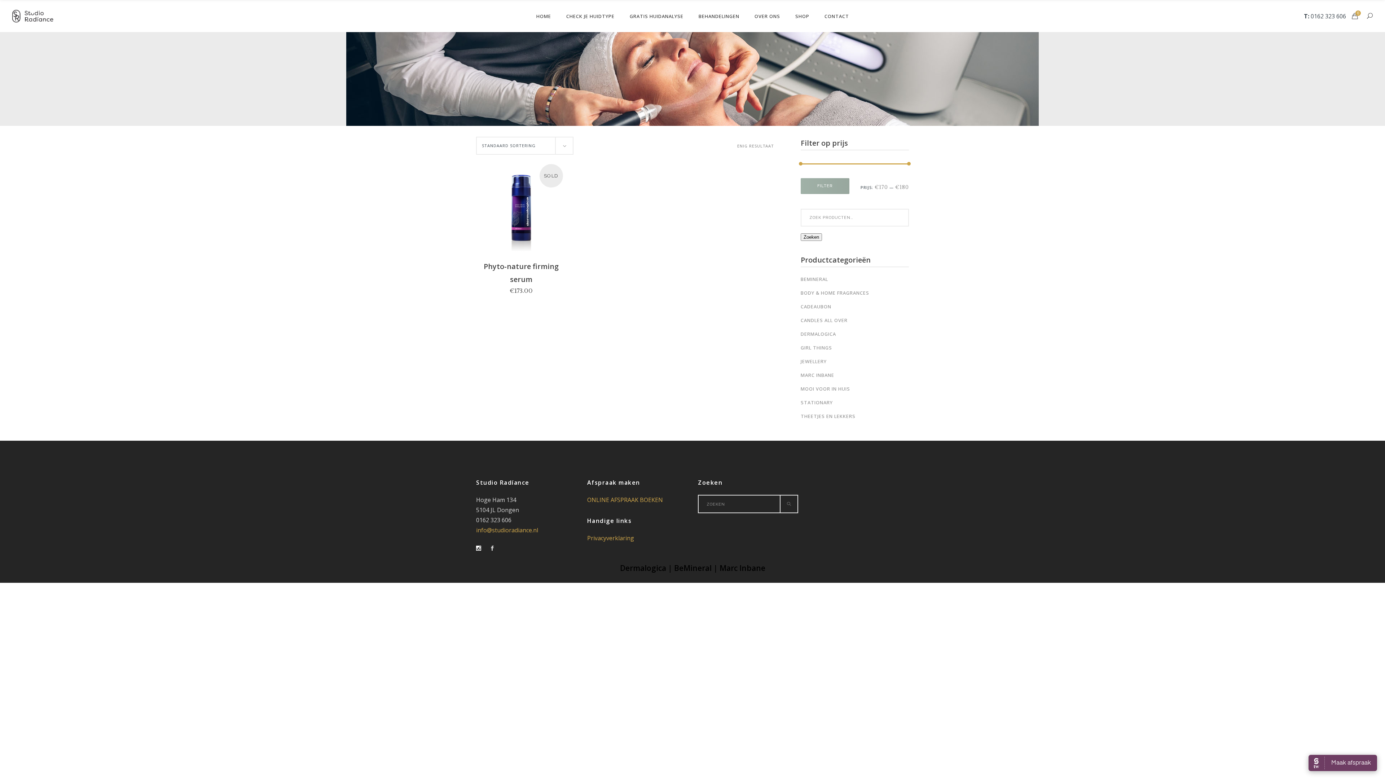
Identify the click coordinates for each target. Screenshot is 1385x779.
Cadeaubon (816, 306)
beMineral (814, 279)
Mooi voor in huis (825, 389)
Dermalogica (818, 334)
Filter (825, 186)
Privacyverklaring (610, 538)
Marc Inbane (817, 375)
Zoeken (811, 237)
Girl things (816, 347)
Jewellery (814, 361)
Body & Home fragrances (835, 293)
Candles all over (824, 320)
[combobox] (524, 146)
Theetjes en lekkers (828, 416)
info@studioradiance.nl (507, 530)
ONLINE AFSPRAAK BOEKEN (625, 500)
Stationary (817, 402)
